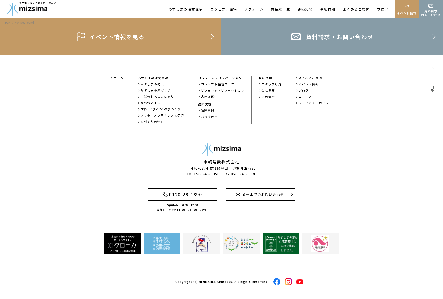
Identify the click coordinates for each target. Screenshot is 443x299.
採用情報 (268, 96)
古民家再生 (280, 9)
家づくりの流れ (152, 122)
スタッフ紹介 (271, 84)
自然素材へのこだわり (157, 96)
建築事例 (207, 110)
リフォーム (253, 9)
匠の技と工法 (151, 103)
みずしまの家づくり (156, 90)
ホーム (119, 78)
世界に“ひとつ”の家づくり (161, 109)
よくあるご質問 (356, 9)
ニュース (305, 96)
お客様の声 (209, 116)
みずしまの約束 (152, 84)
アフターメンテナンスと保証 (162, 115)
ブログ (383, 9)
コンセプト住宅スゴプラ (219, 84)
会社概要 (268, 90)
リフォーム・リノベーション (223, 90)
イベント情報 (309, 84)
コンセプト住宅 (223, 9)
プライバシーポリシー (315, 103)
